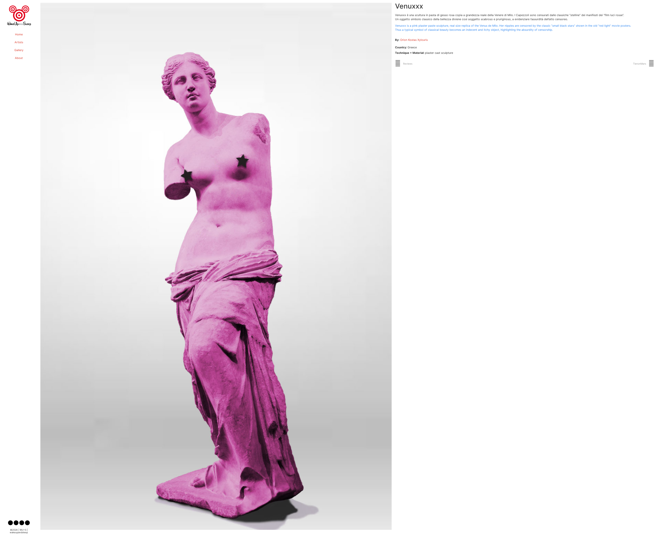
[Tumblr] (21, 522)
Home (19, 34)
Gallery (18, 50)
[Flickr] (16, 522)
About (19, 58)
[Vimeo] (27, 522)
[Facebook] (10, 522)
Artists (19, 42)
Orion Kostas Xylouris (414, 40)
